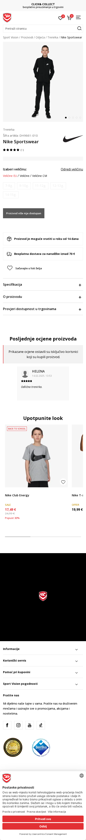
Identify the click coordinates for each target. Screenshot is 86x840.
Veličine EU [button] (10, 175)
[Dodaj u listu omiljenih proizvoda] (63, 481)
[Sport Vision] (7, 17)
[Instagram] (18, 725)
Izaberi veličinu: (15, 169)
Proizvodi (27, 37)
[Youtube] (30, 725)
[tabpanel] (43, 82)
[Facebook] (7, 725)
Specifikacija (12, 284)
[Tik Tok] (41, 725)
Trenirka (52, 37)
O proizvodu (12, 296)
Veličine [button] (24, 175)
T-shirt (9, 491)
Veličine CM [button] (39, 175)
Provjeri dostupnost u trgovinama (29, 309)
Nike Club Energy (17, 495)
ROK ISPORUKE (45, 4)
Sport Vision (10, 37)
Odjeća (40, 37)
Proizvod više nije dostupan (23, 213)
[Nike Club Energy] (36, 456)
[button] (43, 29)
